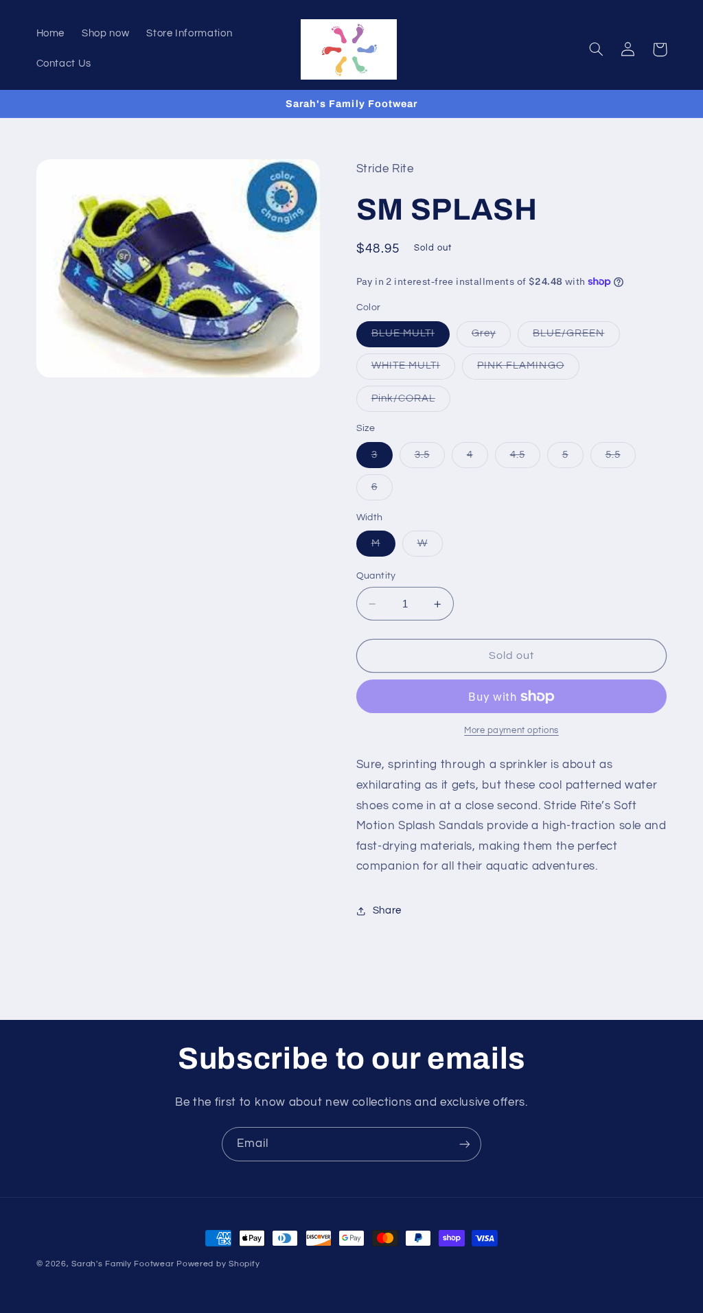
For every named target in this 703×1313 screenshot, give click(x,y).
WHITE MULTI (413, 369)
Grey (491, 337)
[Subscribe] (465, 1144)
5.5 (621, 458)
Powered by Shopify (218, 1264)
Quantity (376, 576)
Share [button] (387, 910)
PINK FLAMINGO (528, 369)
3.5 (430, 458)
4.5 (525, 458)
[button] (596, 49)
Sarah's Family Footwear (122, 1264)
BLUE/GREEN (576, 337)
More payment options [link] (511, 730)
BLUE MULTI (410, 337)
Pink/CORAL (411, 402)
